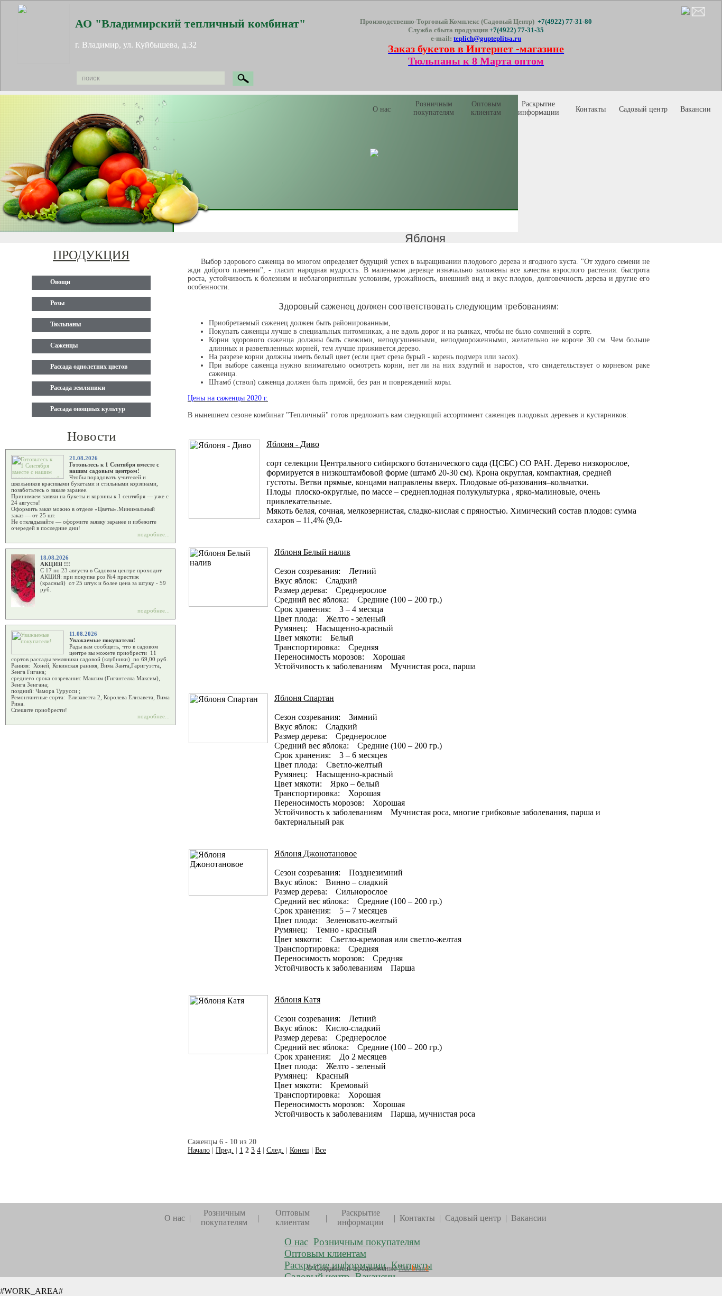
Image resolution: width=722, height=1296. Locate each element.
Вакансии (695, 109)
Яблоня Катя (297, 999)
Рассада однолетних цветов (88, 366)
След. (275, 1150)
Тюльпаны (65, 324)
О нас (382, 109)
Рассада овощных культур (87, 409)
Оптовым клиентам (486, 108)
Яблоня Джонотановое (315, 853)
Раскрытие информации (538, 108)
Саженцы (64, 345)
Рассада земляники (77, 387)
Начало (199, 1150)
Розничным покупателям (433, 108)
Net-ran (414, 1268)
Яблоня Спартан (304, 697)
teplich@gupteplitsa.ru (487, 38)
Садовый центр (473, 1217)
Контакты (591, 109)
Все (320, 1150)
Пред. (225, 1150)
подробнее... (153, 534)
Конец (299, 1150)
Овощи (60, 282)
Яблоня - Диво (292, 444)
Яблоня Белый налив (312, 551)
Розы (57, 303)
